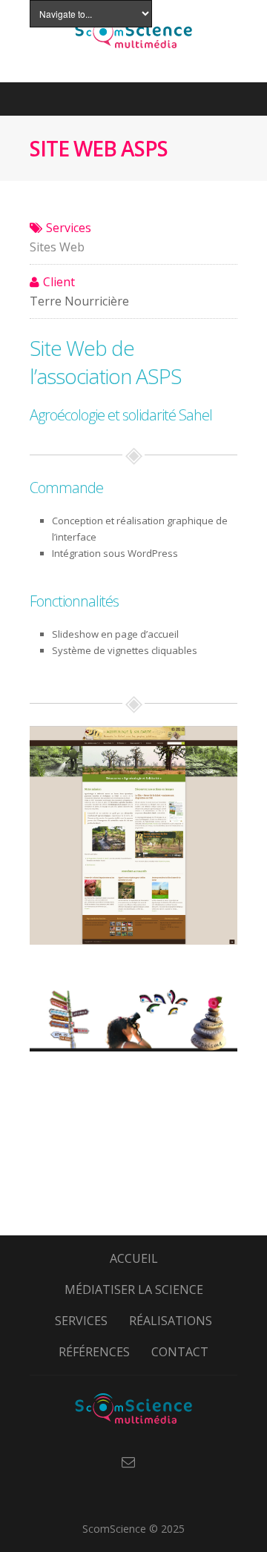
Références (94, 1352)
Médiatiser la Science (134, 1289)
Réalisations (170, 1320)
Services (81, 1320)
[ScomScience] (133, 1423)
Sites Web (57, 247)
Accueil (134, 1258)
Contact (179, 1352)
